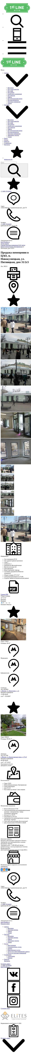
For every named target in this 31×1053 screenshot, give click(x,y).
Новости (6, 141)
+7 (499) (6, 191)
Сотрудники (11, 956)
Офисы (10, 97)
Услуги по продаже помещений (17, 953)
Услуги (6, 140)
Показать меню (5, 924)
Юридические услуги (14, 950)
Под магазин (4, 868)
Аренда (6, 73)
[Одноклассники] (4, 870)
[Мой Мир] (7, 870)
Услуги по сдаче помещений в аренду (19, 951)
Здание (10, 103)
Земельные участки (13, 135)
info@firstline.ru (5, 242)
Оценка (10, 948)
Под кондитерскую (13, 100)
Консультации (12, 945)
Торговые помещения (14, 102)
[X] (9, 870)
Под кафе (10, 91)
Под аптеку (11, 92)
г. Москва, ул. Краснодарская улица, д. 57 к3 (14, 757)
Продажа (6, 105)
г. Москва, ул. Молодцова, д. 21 (10, 691)
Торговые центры (13, 930)
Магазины (11, 88)
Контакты (7, 144)
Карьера (10, 958)
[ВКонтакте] (2, 870)
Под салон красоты (13, 89)
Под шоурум (11, 95)
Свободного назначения (15, 94)
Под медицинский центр (15, 98)
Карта (6, 138)
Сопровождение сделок (14, 947)
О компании (7, 143)
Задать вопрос (5, 243)
